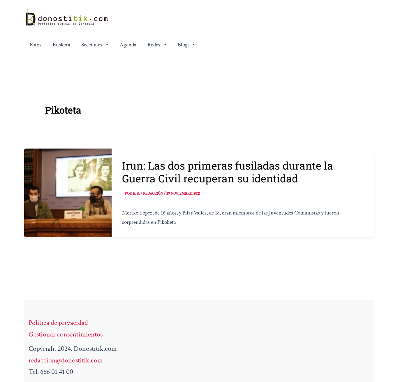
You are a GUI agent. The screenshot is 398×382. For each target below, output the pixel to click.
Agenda (128, 44)
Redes (153, 44)
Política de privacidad (58, 322)
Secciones (91, 44)
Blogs (184, 44)
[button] (105, 45)
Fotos (35, 44)
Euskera (61, 44)
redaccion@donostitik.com (66, 360)
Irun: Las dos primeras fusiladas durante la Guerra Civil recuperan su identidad (227, 171)
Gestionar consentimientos (66, 334)
